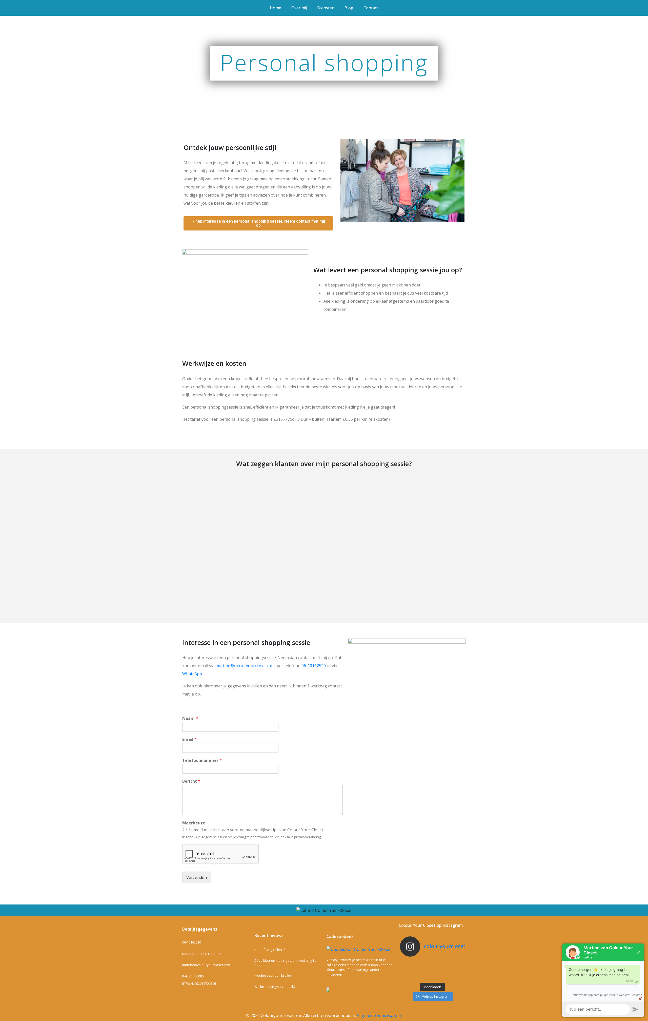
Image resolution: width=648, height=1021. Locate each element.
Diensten (325, 8)
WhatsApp (192, 674)
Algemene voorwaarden (379, 1015)
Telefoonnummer (202, 760)
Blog (349, 8)
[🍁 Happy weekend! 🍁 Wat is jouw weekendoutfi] (432, 977)
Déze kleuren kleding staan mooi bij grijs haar (285, 962)
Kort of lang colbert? (269, 949)
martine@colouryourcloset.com (245, 665)
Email (189, 739)
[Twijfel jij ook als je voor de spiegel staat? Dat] (410, 977)
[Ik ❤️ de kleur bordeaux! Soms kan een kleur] (432, 964)
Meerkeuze (193, 823)
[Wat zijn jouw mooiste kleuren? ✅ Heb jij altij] (410, 964)
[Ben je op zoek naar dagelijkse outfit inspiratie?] (453, 977)
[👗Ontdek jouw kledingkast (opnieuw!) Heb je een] (453, 964)
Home (275, 8)
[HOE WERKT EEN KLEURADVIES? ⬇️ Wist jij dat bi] (453, 970)
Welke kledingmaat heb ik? (274, 986)
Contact (370, 8)
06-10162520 (313, 665)
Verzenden (196, 877)
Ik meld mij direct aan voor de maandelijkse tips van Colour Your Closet (256, 830)
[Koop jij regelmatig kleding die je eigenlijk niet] (432, 970)
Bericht (191, 781)
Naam (190, 718)
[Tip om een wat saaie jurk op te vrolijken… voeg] (410, 970)
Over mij (299, 8)
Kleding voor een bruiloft (273, 975)
